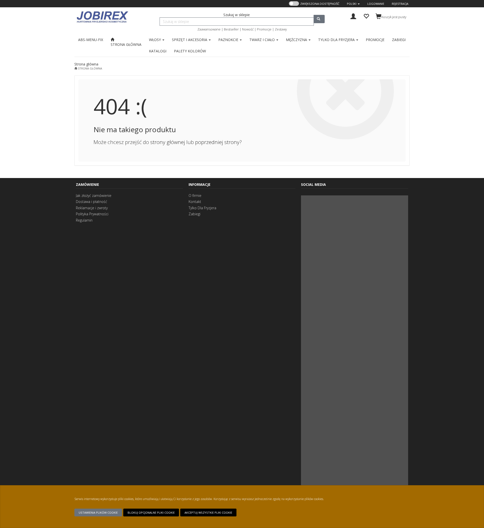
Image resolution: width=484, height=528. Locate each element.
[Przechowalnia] (366, 16)
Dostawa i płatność (91, 201)
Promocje (264, 29)
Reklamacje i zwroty (92, 207)
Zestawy (281, 29)
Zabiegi (194, 214)
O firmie (195, 195)
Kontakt (195, 201)
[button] (353, 3)
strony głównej (167, 142)
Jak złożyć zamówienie (93, 195)
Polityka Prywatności (92, 214)
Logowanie (375, 4)
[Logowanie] (353, 16)
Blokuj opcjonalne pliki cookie (151, 512)
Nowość (248, 29)
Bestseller (231, 29)
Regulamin (84, 220)
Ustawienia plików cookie (98, 512)
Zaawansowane (209, 29)
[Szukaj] (319, 19)
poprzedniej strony (217, 142)
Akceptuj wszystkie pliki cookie (208, 512)
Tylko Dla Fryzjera (202, 207)
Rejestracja (400, 4)
